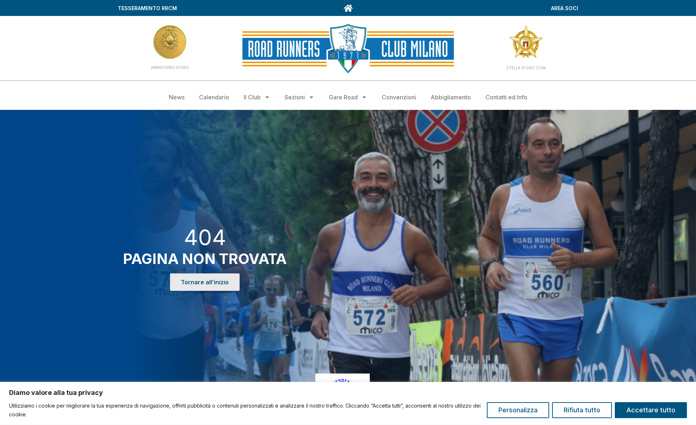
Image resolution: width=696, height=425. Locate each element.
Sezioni (295, 97)
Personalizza (518, 410)
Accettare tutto (650, 410)
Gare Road (343, 97)
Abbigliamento (451, 97)
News (177, 97)
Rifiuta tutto (582, 410)
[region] (348, 403)
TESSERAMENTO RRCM (147, 8)
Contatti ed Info (506, 97)
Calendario (214, 97)
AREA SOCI (564, 8)
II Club (252, 97)
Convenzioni (399, 97)
